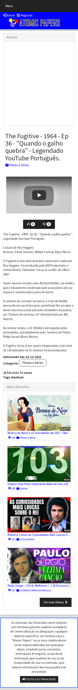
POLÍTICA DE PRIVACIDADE (40, 679)
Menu (10, 7)
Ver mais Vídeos (54, 602)
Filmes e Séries (18, 165)
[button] (39, 195)
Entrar (10, 15)
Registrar (26, 15)
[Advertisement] (39, 84)
